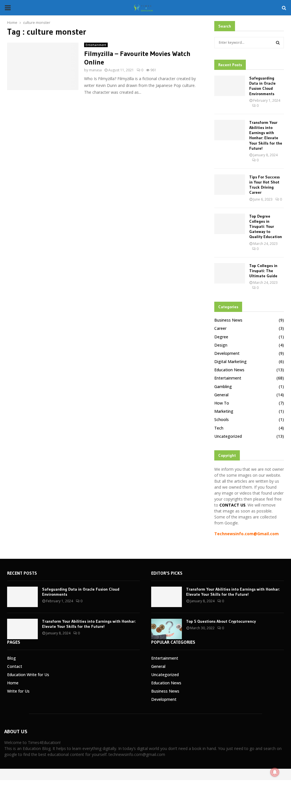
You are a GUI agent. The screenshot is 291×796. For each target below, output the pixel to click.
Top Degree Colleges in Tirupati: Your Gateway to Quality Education (265, 226)
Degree (221, 336)
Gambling (223, 386)
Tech (218, 428)
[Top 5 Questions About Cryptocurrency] (166, 629)
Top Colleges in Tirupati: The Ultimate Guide (263, 270)
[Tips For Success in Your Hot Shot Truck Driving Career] (229, 184)
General (221, 394)
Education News (229, 369)
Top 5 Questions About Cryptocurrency (221, 621)
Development (227, 353)
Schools (221, 419)
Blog (11, 658)
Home (12, 682)
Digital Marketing (230, 361)
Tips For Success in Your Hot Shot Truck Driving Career (264, 184)
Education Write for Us (28, 674)
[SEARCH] (278, 42)
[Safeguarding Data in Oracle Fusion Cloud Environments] (229, 86)
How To (221, 403)
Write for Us (18, 691)
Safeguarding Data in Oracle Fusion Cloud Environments (262, 86)
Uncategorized (228, 436)
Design (220, 345)
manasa (95, 70)
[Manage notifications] (274, 772)
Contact (14, 666)
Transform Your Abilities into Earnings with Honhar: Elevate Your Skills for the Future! (265, 135)
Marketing (223, 411)
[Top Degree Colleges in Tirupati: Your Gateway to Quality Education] (229, 224)
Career (220, 328)
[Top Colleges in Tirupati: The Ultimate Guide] (229, 273)
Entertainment (96, 45)
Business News (228, 320)
